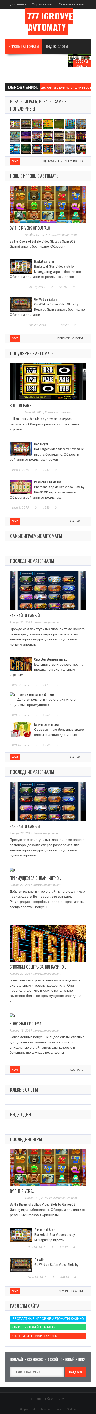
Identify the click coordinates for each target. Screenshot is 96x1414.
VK (34, 1409)
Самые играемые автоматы (36, 536)
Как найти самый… (26, 616)
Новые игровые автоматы (35, 176)
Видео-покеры (20, 61)
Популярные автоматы (32, 353)
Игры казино (49, 61)
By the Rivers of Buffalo (30, 228)
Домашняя (18, 4)
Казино (14, 75)
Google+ (24, 1409)
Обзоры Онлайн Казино (82, 66)
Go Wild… (40, 1259)
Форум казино (42, 4)
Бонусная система (46, 724)
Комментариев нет (63, 235)
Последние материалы (32, 561)
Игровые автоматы (23, 46)
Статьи (37, 75)
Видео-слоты (57, 46)
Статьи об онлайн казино (35, 1336)
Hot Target (41, 443)
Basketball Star (44, 261)
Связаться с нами (71, 4)
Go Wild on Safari (45, 299)
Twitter (58, 1409)
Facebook (45, 1409)
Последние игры (26, 1139)
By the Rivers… (22, 1191)
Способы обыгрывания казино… (38, 967)
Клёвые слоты (24, 1089)
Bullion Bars (20, 406)
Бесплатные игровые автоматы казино (48, 1319)
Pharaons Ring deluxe (47, 481)
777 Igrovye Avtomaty (50, 22)
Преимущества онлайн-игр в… (35, 878)
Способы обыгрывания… (50, 659)
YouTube (71, 1409)
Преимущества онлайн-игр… (36, 694)
